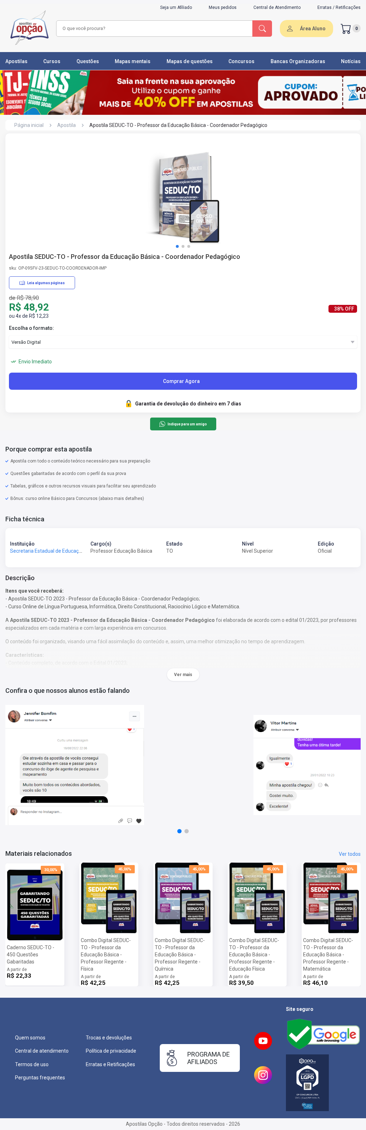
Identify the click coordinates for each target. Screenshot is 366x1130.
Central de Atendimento (277, 7)
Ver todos (350, 854)
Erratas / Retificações (339, 7)
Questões (87, 61)
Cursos (51, 61)
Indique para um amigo (187, 424)
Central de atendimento (42, 1051)
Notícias (351, 61)
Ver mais (183, 674)
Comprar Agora (181, 381)
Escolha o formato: (31, 328)
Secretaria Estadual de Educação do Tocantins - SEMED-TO (76, 551)
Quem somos (30, 1037)
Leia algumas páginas (46, 283)
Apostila (66, 125)
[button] (177, 246)
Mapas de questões (190, 61)
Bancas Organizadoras (298, 61)
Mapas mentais (132, 61)
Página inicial (29, 125)
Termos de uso (32, 1064)
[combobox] (153, 28)
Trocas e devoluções (109, 1037)
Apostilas (16, 61)
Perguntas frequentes (40, 1077)
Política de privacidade (111, 1051)
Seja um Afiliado (176, 7)
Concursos (241, 61)
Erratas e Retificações (110, 1064)
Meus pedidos (223, 7)
